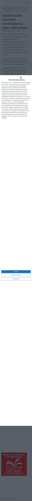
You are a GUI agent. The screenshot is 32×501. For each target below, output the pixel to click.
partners (10, 82)
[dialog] (16, 250)
